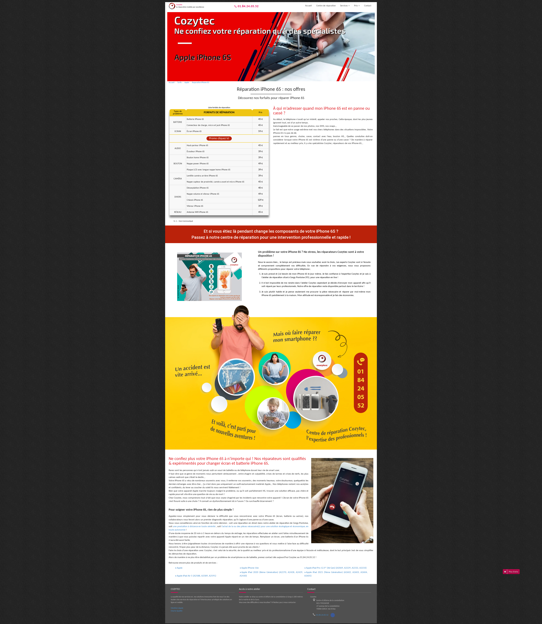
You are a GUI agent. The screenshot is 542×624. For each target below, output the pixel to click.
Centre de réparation (326, 6)
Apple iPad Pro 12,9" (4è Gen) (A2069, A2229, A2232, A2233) (336, 568)
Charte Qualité (176, 611)
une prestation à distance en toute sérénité (194, 526)
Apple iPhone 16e (250, 568)
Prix (356, 6)
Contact (367, 6)
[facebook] (333, 615)
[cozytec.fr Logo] (172, 6)
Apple (179, 568)
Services (344, 6)
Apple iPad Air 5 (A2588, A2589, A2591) (196, 576)
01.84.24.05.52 (248, 6)
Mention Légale (177, 608)
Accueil (308, 6)
